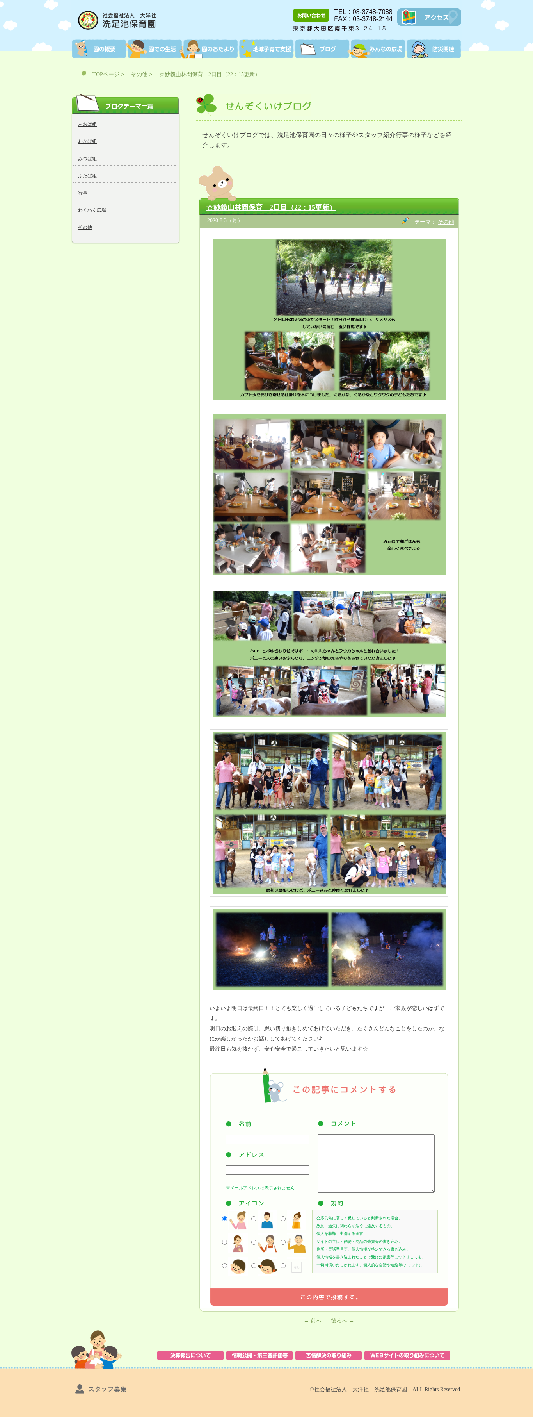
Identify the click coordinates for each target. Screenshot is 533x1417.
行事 (82, 193)
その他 (139, 74)
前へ (313, 1321)
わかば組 (87, 141)
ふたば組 (87, 175)
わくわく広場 (92, 210)
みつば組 (87, 158)
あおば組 (87, 124)
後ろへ (342, 1321)
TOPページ (105, 74)
